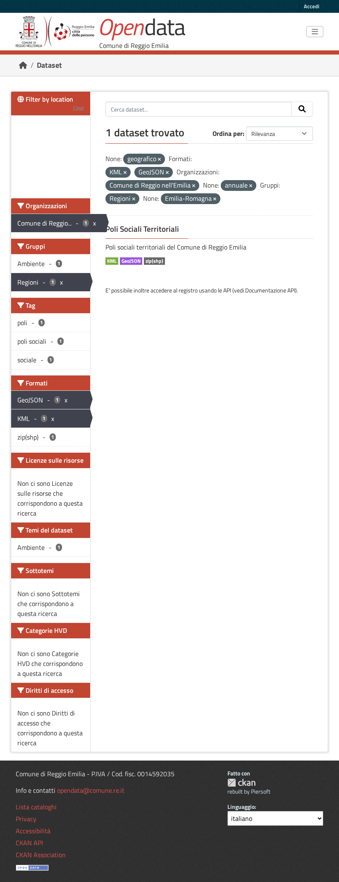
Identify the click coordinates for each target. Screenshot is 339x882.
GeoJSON (131, 261)
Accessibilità (33, 831)
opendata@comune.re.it (90, 790)
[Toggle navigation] (314, 32)
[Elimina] (159, 159)
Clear (78, 108)
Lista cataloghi (36, 807)
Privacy (26, 819)
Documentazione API (270, 290)
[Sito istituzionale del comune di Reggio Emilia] (55, 31)
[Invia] (302, 109)
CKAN (241, 782)
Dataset (49, 65)
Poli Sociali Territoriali (142, 229)
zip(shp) (154, 261)
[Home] (23, 65)
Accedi (311, 6)
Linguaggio (241, 806)
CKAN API (29, 843)
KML (112, 261)
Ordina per (227, 133)
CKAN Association (41, 855)
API (227, 290)
